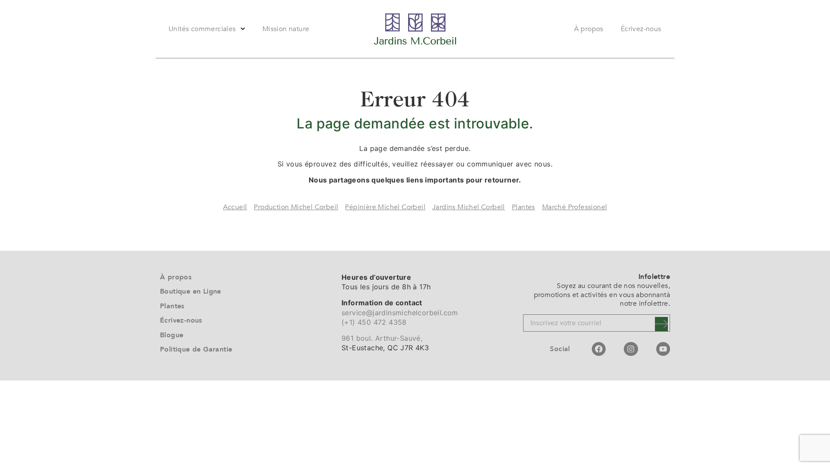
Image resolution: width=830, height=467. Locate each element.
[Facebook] (599, 349)
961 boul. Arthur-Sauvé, (382, 338)
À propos (588, 29)
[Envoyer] (661, 324)
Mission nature (286, 29)
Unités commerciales (202, 29)
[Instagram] (631, 349)
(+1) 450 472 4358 (374, 322)
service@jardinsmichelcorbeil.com (400, 312)
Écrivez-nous (641, 29)
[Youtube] (663, 349)
